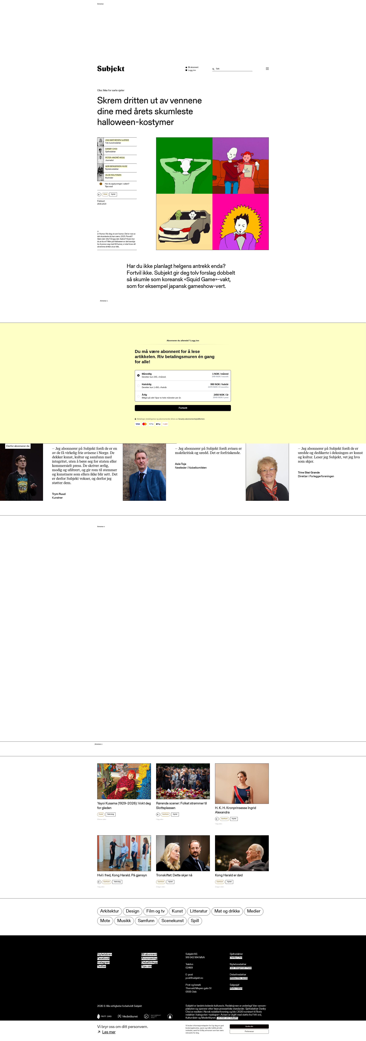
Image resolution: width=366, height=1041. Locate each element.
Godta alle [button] (249, 1026)
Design (132, 911)
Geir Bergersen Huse (116, 167)
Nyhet (113, 194)
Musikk (124, 921)
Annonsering (149, 958)
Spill (195, 921)
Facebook (103, 958)
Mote (105, 194)
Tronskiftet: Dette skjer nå (174, 875)
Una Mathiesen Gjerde (117, 140)
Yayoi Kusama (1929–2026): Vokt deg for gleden (124, 806)
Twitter (101, 966)
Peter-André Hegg (115, 158)
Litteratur (198, 911)
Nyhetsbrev (104, 954)
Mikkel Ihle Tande (239, 978)
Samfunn (165, 814)
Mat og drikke (227, 911)
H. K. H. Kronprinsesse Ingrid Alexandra (235, 810)
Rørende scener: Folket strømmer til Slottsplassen (181, 806)
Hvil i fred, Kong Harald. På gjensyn (122, 875)
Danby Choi (111, 149)
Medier (253, 911)
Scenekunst (173, 921)
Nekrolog (110, 814)
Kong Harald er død (229, 875)
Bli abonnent (149, 954)
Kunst (101, 814)
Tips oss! (109, 187)
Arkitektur (109, 911)
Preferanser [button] (249, 1031)
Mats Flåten (236, 988)
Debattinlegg (149, 962)
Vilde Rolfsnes (113, 175)
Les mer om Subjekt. (227, 1018)
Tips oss (146, 966)
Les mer (109, 1032)
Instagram (103, 962)
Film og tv (155, 911)
